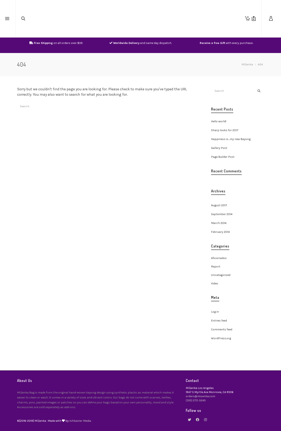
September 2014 (221, 214)
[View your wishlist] (253, 18)
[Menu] (7, 18)
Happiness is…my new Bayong (231, 139)
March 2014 (218, 223)
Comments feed (221, 329)
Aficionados (219, 258)
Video (214, 283)
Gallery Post (219, 148)
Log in (215, 311)
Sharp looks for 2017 (224, 130)
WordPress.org (221, 338)
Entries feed (219, 320)
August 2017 (219, 205)
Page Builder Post (223, 157)
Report (215, 266)
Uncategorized (220, 275)
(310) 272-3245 (196, 400)
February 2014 (220, 232)
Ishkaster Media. (80, 421)
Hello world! (218, 121)
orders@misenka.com (200, 396)
